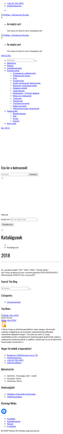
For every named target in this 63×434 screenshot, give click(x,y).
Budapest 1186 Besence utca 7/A (22, 355)
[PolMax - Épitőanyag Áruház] (15, 15)
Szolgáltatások (13, 421)
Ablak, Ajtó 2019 (8, 320)
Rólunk (10, 423)
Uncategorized (14, 302)
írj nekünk (11, 426)
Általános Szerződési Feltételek (21, 394)
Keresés (33, 174)
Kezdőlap (11, 418)
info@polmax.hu (14, 6)
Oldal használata (14, 396)
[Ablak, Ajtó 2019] (10, 315)
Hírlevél (4, 214)
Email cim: (5, 219)
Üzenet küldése (14, 362)
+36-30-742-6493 (15, 3)
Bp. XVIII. (5, 128)
